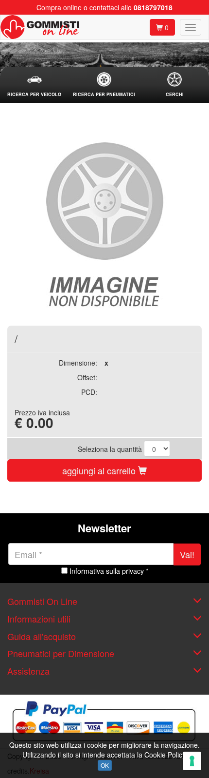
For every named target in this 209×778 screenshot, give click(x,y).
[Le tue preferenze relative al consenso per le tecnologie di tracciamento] (192, 761)
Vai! (187, 554)
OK (105, 765)
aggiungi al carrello (100, 470)
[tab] (34, 85)
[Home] (39, 27)
